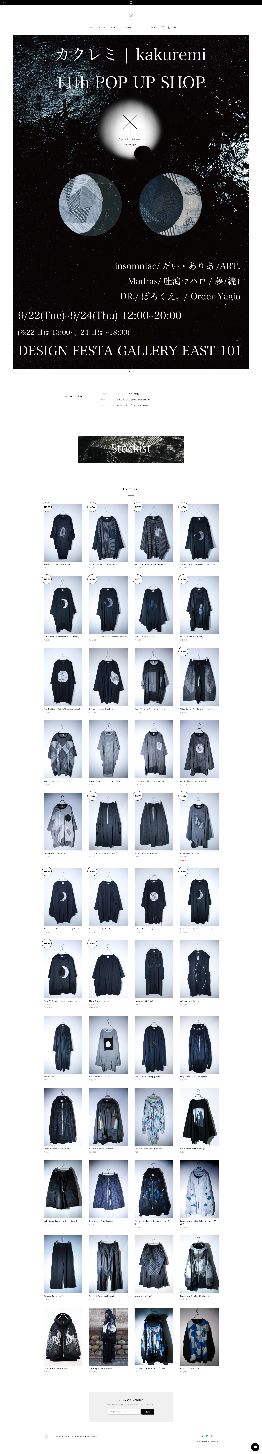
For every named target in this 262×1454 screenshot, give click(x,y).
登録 (148, 1412)
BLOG (113, 27)
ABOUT (102, 27)
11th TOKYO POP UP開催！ (129, 394)
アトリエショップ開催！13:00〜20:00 (133, 400)
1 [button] (129, 371)
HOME (90, 27)
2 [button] (132, 371)
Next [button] (244, 201)
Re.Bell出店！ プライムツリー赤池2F (133, 405)
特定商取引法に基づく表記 (81, 1436)
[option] (131, 202)
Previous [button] (17, 201)
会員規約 (94, 1436)
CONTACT (152, 27)
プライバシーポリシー (61, 1436)
